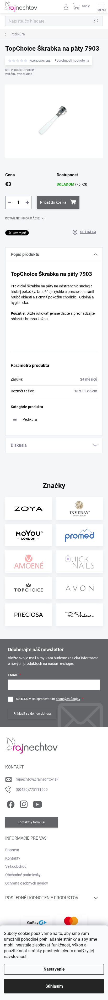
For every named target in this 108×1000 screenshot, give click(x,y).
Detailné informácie (22, 218)
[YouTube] (37, 803)
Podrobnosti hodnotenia (72, 60)
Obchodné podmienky (23, 875)
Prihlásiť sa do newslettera (32, 713)
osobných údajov (68, 699)
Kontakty (12, 858)
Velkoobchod (15, 866)
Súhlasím (54, 986)
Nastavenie (54, 969)
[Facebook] (9, 803)
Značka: (18, 74)
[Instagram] (23, 803)
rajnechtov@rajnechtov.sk (37, 779)
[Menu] (101, 6)
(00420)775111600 (32, 789)
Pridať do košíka (53, 202)
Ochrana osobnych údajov (26, 883)
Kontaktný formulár (31, 822)
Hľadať (96, 21)
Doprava (12, 850)
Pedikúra (30, 419)
